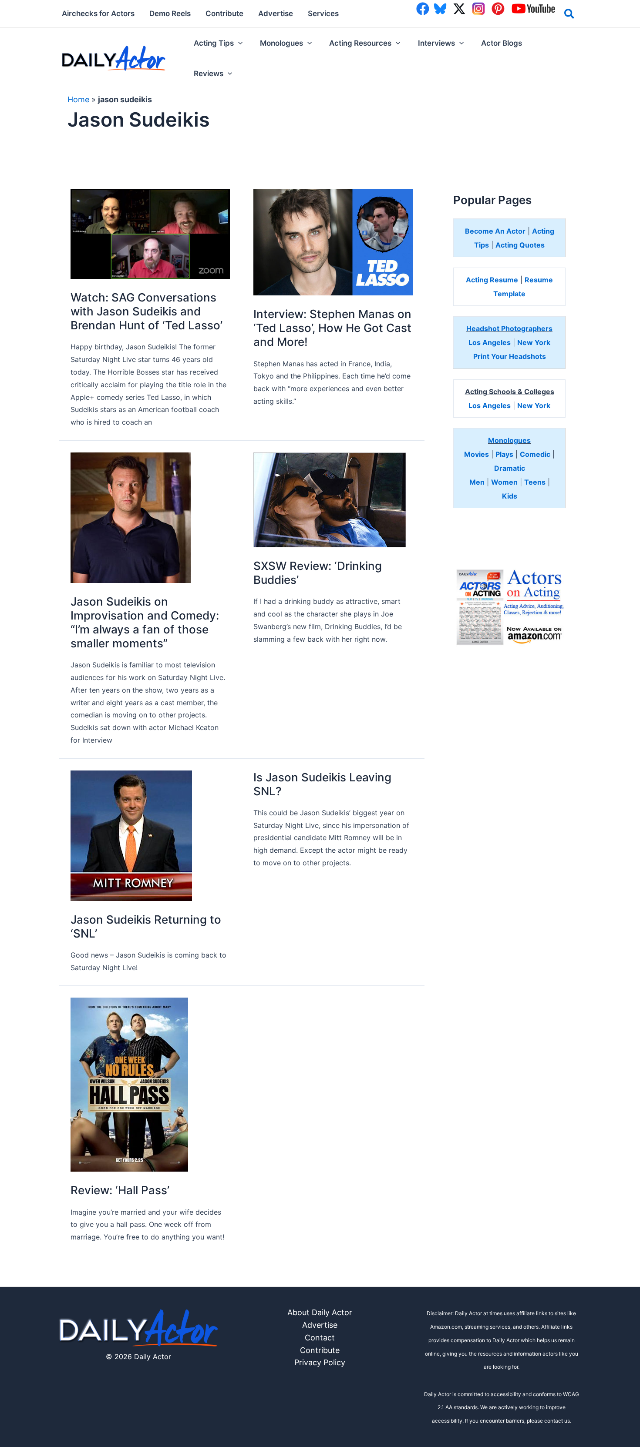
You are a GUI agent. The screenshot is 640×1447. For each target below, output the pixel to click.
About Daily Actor (319, 1312)
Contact (320, 1337)
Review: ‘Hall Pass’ (120, 1190)
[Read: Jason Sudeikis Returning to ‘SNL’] (131, 835)
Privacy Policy (319, 1362)
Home (78, 99)
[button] (569, 15)
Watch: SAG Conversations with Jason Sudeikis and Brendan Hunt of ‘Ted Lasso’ (146, 311)
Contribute (320, 1350)
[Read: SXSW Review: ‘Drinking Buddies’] (329, 499)
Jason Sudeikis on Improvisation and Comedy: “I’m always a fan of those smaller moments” (145, 622)
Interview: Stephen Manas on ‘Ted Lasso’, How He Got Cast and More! (332, 327)
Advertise (319, 1325)
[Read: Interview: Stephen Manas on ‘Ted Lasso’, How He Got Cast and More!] (333, 241)
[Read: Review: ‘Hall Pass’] (129, 1084)
